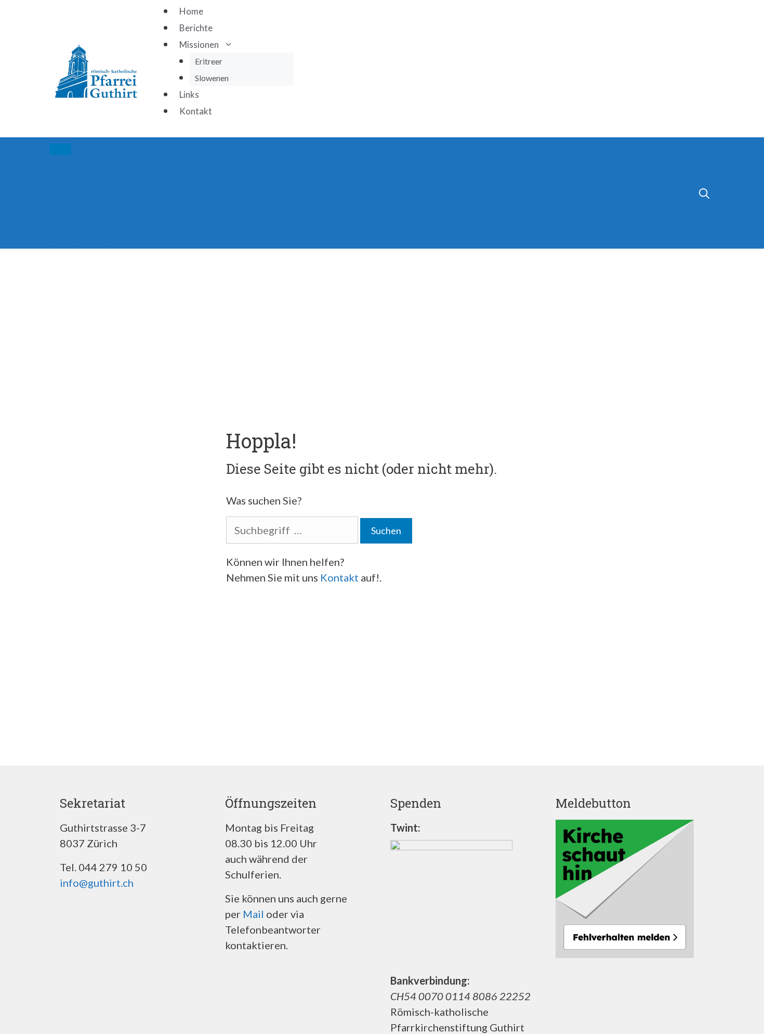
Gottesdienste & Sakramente (117, 178)
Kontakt (195, 111)
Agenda (67, 163)
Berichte (196, 27)
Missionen (199, 44)
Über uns (70, 225)
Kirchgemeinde (85, 241)
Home (191, 11)
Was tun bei (76, 209)
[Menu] (60, 149)
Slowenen (212, 78)
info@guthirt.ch (97, 882)
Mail (253, 914)
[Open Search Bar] (681, 193)
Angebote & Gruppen (98, 194)
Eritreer (208, 61)
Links (189, 94)
